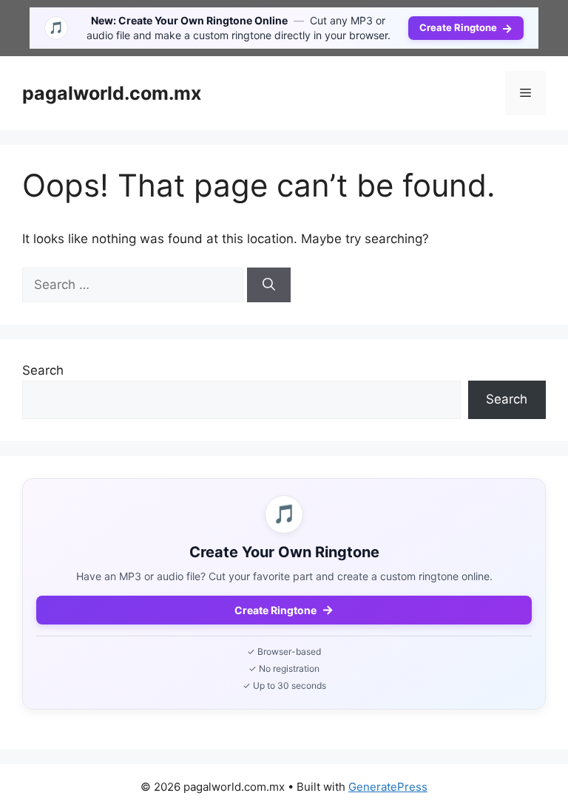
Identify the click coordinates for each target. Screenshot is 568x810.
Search (43, 370)
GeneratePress (387, 787)
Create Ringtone (466, 28)
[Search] (269, 285)
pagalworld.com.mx (111, 93)
